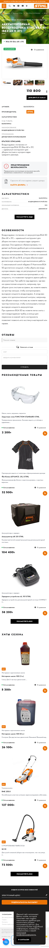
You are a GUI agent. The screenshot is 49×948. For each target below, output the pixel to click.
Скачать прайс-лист (8, 924)
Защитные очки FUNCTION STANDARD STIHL (20, 417)
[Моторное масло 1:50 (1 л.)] (25, 640)
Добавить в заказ (36, 98)
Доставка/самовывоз (8, 917)
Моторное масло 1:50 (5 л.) (13, 734)
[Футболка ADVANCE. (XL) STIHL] (25, 441)
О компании (7, 914)
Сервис (4, 920)
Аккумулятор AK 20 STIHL (13, 536)
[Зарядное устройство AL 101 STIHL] (25, 561)
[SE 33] (25, 813)
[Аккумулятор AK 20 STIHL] (25, 501)
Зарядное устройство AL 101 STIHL (16, 596)
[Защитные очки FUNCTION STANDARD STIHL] (25, 381)
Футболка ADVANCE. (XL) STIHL (15, 476)
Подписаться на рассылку (24, 902)
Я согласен (23, 940)
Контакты (5, 922)
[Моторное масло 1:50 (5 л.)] (25, 698)
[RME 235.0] (25, 756)
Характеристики (9, 117)
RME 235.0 (6, 791)
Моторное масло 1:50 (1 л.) (13, 676)
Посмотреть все (24, 621)
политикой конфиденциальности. (26, 933)
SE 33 (4, 849)
